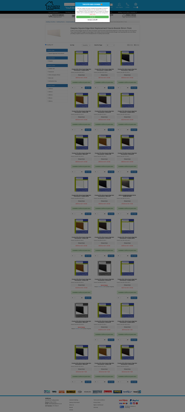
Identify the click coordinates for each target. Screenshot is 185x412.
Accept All (92, 17)
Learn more (92, 14)
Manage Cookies (92, 19)
